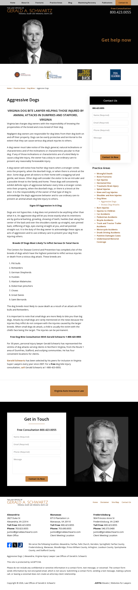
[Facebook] (9, 545)
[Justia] (20, 545)
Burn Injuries (103, 207)
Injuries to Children (106, 211)
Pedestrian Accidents (107, 217)
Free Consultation (121, 8)
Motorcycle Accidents (107, 229)
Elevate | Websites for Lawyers (113, 583)
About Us (25, 3)
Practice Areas (56, 3)
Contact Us (123, 3)
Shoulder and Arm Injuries (109, 195)
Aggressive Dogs (108, 201)
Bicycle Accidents (105, 220)
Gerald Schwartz (16, 360)
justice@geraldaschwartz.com (22, 531)
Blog (70, 3)
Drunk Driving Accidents (108, 232)
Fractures (39, 3)
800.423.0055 (120, 12)
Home (12, 3)
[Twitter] (15, 545)
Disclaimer (104, 502)
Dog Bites (31, 88)
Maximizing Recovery (87, 3)
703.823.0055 (21, 528)
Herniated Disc (104, 183)
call (23, 367)
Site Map (115, 502)
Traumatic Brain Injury (107, 186)
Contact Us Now (110, 157)
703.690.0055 (64, 528)
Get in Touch (36, 419)
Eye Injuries (102, 180)
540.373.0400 (108, 528)
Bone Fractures (104, 176)
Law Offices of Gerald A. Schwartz (39, 583)
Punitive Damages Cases (109, 235)
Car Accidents (103, 214)
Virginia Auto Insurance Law (69, 390)
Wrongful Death (104, 173)
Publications (107, 3)
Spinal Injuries (103, 189)
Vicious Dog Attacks (110, 204)
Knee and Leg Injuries (107, 192)
